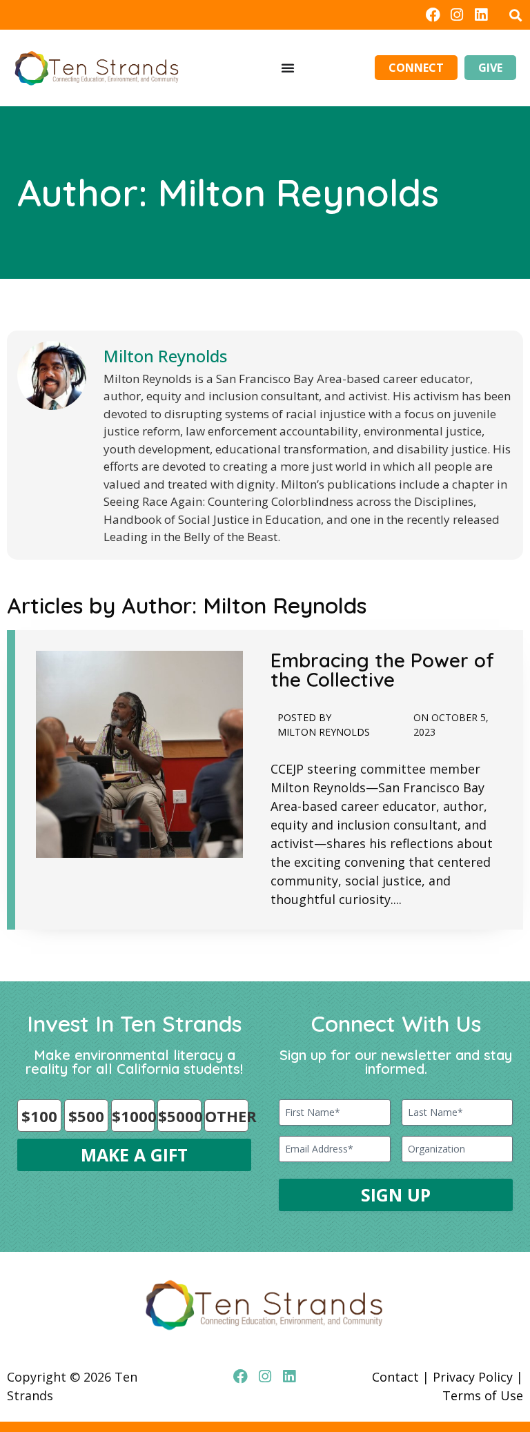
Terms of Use (482, 1395)
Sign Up (396, 1194)
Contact (395, 1377)
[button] (515, 14)
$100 (39, 1116)
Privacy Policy (473, 1377)
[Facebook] (432, 14)
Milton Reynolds (165, 355)
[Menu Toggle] (288, 68)
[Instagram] (457, 14)
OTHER (226, 1116)
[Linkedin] (481, 14)
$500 (86, 1116)
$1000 (133, 1116)
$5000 (180, 1116)
